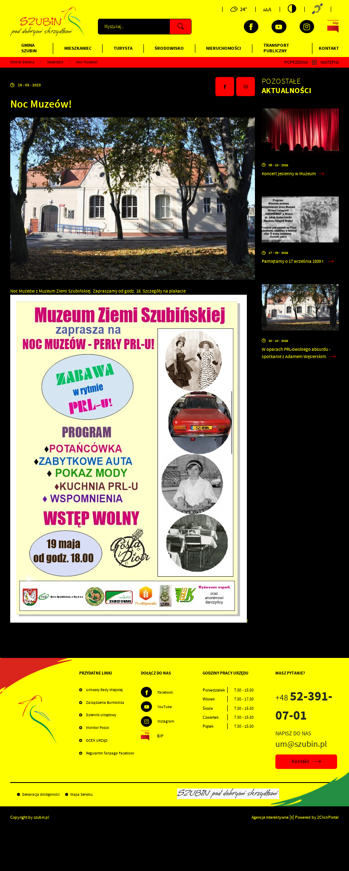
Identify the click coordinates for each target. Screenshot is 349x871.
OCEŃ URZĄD (97, 740)
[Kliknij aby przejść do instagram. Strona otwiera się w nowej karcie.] (307, 26)
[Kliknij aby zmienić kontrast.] (292, 8)
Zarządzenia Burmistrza (105, 702)
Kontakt (329, 48)
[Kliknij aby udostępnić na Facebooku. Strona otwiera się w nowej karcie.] (224, 86)
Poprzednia (296, 62)
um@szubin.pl (301, 743)
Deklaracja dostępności (41, 794)
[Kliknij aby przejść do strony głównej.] (47, 35)
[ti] (291, 817)
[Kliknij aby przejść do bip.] (332, 26)
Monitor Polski (97, 727)
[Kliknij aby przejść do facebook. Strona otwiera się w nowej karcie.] (251, 26)
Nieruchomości (223, 48)
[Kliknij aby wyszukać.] (180, 26)
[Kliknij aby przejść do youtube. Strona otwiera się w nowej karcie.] (279, 26)
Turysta (123, 48)
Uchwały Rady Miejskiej (104, 689)
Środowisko (169, 48)
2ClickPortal (328, 817)
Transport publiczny (276, 48)
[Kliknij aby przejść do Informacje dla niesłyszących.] (317, 9)
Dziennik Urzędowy (101, 714)
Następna (329, 62)
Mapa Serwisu (81, 794)
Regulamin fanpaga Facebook (110, 753)
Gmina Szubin (29, 48)
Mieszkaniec (78, 48)
